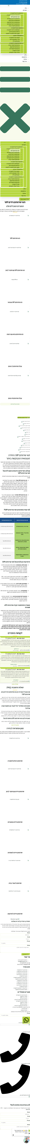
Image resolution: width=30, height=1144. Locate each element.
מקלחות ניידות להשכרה (13, 30)
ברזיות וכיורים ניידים (14, 32)
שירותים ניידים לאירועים (13, 22)
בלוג (24, 189)
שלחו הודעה (26, 1133)
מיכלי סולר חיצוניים (14, 52)
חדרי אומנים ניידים (15, 39)
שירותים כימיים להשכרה (13, 15)
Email (28, 937)
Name (28, 932)
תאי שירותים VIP (15, 17)
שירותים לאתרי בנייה (14, 26)
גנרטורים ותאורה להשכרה (16, 43)
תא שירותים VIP (23, 998)
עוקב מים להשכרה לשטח (13, 33)
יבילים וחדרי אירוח (18, 35)
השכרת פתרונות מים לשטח (21, 979)
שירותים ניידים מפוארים (13, 19)
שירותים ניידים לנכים (14, 20)
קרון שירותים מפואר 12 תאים (21, 999)
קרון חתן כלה (16, 41)
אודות (24, 193)
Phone (28, 941)
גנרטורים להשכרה (23, 976)
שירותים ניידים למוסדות (13, 24)
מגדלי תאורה (16, 50)
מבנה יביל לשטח (23, 996)
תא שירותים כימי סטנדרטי (21, 995)
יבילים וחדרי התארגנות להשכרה (20, 977)
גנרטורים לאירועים (15, 47)
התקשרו (27, 1137)
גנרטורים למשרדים (15, 49)
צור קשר (24, 61)
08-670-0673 (23, 964)
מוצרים (25, 10)
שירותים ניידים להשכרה (16, 13)
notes (28, 945)
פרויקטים (23, 191)
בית (25, 142)
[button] (15, 101)
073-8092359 (25, 963)
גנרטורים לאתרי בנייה (14, 45)
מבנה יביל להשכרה (14, 37)
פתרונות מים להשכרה (17, 28)
